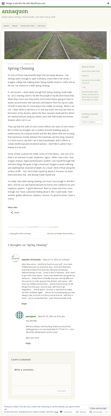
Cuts (84, 87)
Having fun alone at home (19, 233)
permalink (54, 227)
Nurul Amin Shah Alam (91, 71)
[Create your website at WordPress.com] (55, 3)
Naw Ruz (85, 75)
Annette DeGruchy (31, 259)
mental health (32, 227)
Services (41, 25)
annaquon (15, 11)
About (14, 25)
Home (6, 25)
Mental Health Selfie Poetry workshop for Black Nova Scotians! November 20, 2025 (90, 96)
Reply (24, 304)
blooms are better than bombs (61, 233)
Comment (61, 391)
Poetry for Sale (27, 25)
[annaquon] (55, 45)
